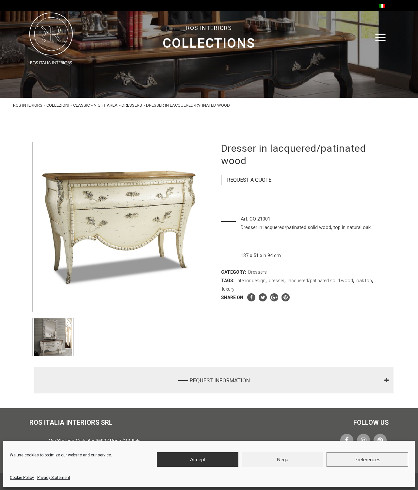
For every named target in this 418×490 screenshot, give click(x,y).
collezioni (57, 105)
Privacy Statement (53, 477)
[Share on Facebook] (251, 297)
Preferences (367, 459)
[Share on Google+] (274, 297)
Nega (282, 459)
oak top (364, 280)
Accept (197, 459)
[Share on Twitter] (263, 297)
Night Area (106, 105)
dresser (276, 280)
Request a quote (249, 180)
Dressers (131, 105)
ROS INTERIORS (27, 105)
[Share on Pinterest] (285, 297)
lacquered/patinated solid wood (320, 280)
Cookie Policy (22, 477)
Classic (81, 105)
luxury (228, 289)
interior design (250, 280)
